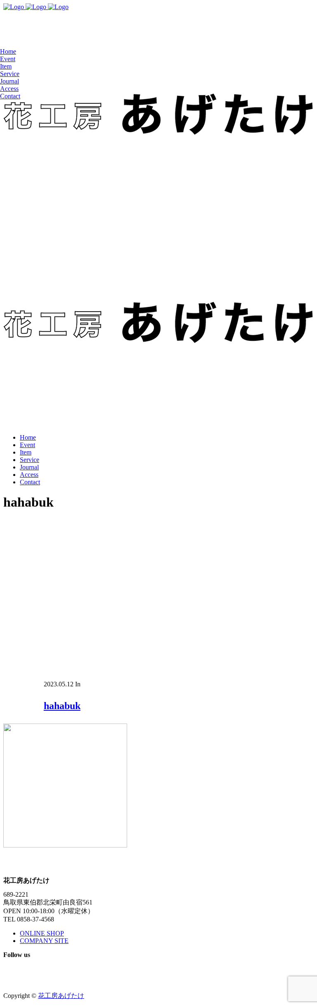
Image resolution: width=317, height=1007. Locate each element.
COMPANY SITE (44, 940)
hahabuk (62, 705)
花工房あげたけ (61, 995)
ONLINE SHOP (42, 933)
